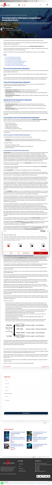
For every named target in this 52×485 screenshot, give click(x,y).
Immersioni (21, 463)
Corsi (20, 466)
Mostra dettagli (43, 249)
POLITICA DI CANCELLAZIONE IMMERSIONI (8, 473)
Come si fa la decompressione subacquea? (13, 58)
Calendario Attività (22, 470)
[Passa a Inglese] (25, 5)
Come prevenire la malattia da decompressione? (14, 64)
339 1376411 (37, 467)
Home (2, 15)
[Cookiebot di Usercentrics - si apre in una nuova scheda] (41, 231)
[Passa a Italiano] (23, 5)
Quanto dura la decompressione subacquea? (13, 59)
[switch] (20, 246)
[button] (40, 5)
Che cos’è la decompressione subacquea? (13, 57)
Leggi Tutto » (12, 435)
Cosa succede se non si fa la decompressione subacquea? (16, 61)
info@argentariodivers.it (41, 471)
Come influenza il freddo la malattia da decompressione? (16, 65)
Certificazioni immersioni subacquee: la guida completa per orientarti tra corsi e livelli (17, 439)
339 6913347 (37, 469)
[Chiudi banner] (47, 231)
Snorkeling (21, 468)
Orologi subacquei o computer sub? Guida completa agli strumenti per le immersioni (17, 446)
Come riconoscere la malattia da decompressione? (14, 62)
